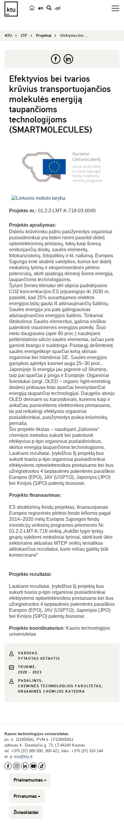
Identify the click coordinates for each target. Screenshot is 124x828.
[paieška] (49, 8)
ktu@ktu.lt (23, 756)
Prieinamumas (28, 780)
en (40, 8)
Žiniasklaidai (26, 812)
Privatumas (25, 796)
